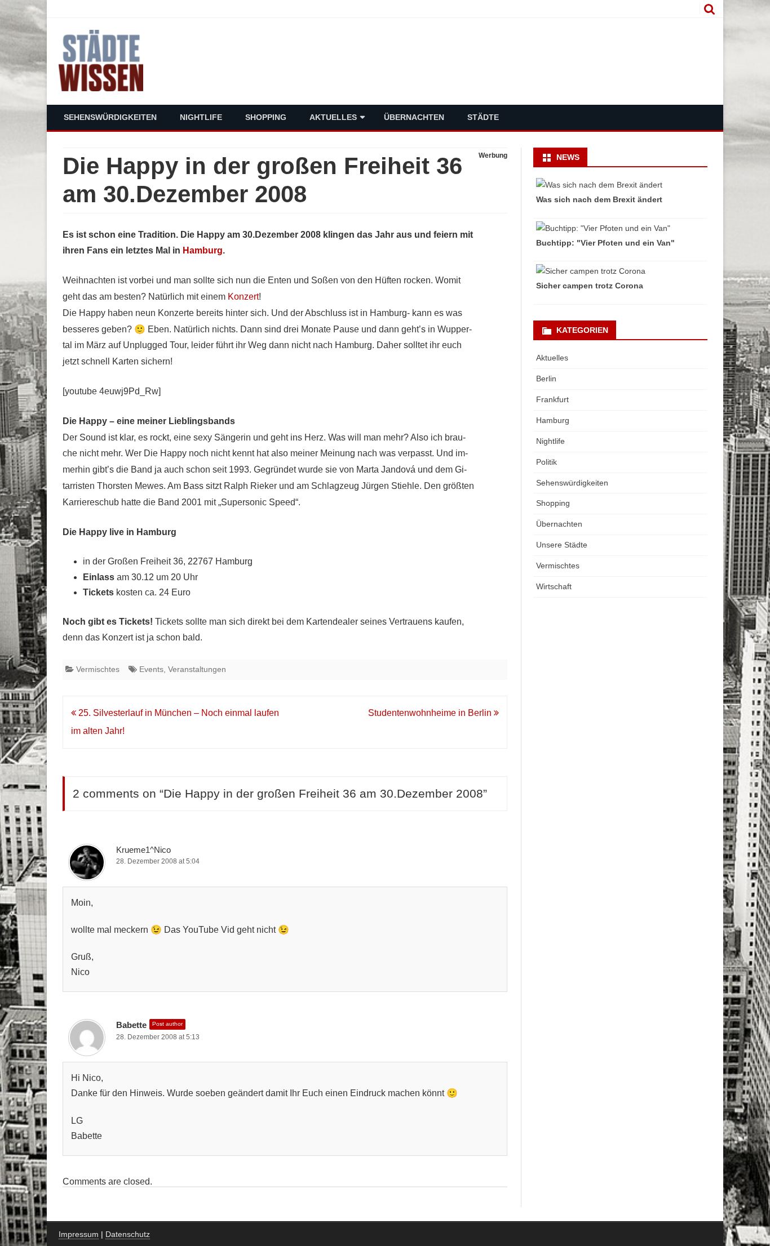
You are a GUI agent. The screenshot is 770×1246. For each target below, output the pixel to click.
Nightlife (201, 117)
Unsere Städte (561, 544)
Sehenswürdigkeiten (110, 117)
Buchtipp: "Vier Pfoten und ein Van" (605, 242)
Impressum (79, 1234)
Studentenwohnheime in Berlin (431, 713)
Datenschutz (127, 1234)
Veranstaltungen (197, 669)
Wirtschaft (554, 586)
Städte (483, 117)
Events (151, 669)
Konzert (243, 296)
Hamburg (203, 250)
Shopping (265, 117)
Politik (546, 461)
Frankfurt (552, 399)
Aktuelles (333, 117)
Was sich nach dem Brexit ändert (599, 199)
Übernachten (414, 117)
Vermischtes (98, 669)
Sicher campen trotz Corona (589, 285)
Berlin (546, 378)
